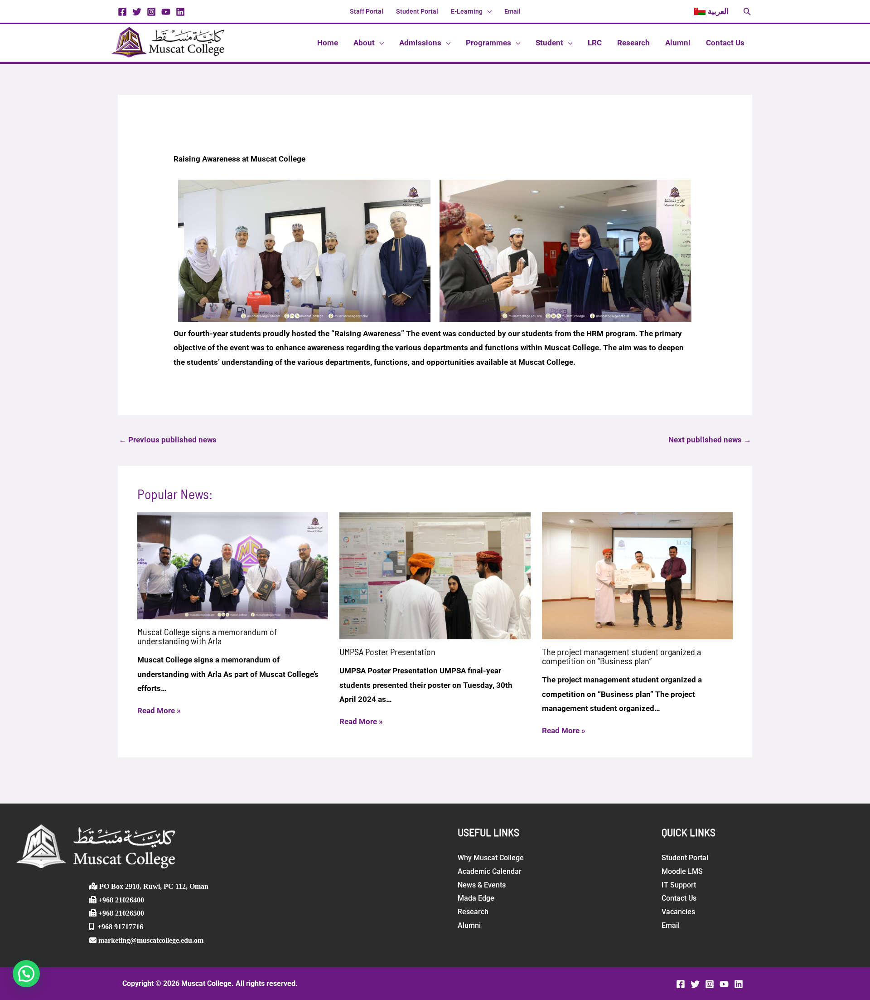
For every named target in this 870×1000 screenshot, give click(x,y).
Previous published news (168, 439)
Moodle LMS (682, 871)
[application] (487, 11)
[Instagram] (151, 11)
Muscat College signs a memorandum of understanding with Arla (207, 636)
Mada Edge (476, 898)
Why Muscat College (491, 857)
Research (473, 911)
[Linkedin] (180, 11)
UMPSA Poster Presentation (387, 651)
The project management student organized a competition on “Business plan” (621, 656)
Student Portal (685, 857)
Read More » (159, 710)
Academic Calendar (490, 871)
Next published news (709, 439)
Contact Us (679, 898)
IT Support (679, 885)
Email (671, 925)
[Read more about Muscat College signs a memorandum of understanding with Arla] (233, 564)
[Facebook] (122, 11)
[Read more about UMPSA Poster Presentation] (435, 574)
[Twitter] (136, 11)
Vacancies (678, 911)
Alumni (469, 925)
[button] (711, 11)
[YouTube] (165, 11)
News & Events (482, 885)
